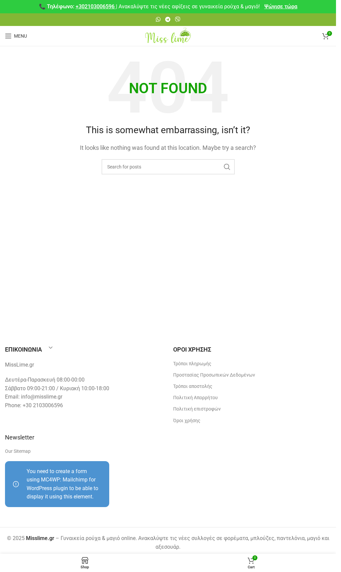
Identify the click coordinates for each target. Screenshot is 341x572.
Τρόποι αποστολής (192, 386)
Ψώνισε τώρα (280, 6)
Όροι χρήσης (186, 420)
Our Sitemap (18, 451)
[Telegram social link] (167, 19)
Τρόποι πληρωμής (192, 363)
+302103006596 (96, 6)
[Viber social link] (177, 19)
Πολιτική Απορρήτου (195, 397)
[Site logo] (168, 35)
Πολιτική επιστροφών (197, 409)
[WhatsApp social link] (158, 19)
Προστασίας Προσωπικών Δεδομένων (214, 375)
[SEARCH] (227, 166)
